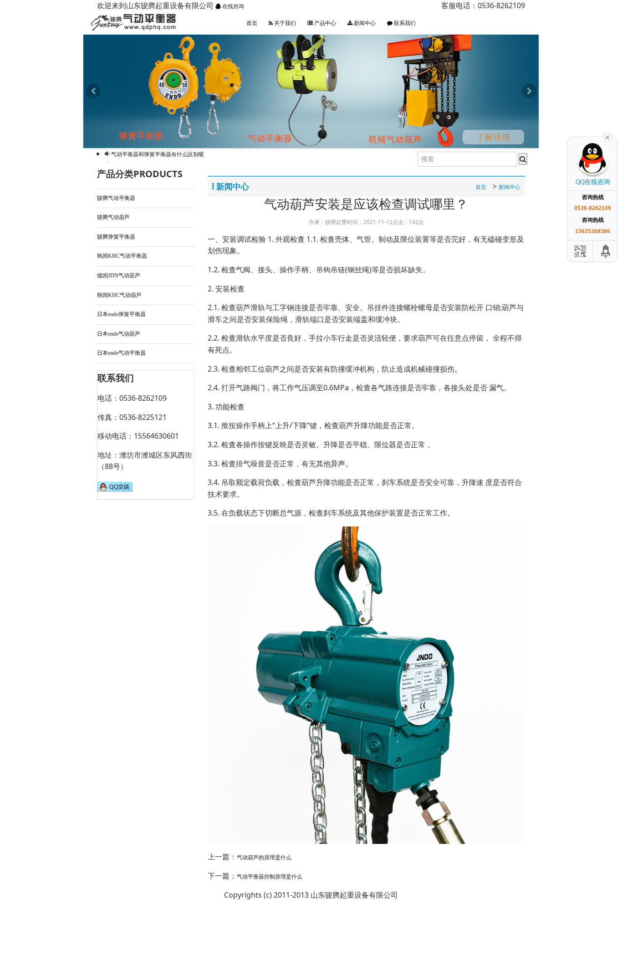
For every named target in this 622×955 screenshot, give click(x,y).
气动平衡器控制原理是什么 (144, 154)
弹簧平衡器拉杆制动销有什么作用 (152, 166)
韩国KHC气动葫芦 (119, 342)
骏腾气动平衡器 (116, 245)
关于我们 (284, 23)
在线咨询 (232, 6)
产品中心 (324, 23)
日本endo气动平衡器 (121, 400)
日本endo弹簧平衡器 (121, 361)
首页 (251, 23)
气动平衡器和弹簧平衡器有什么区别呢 (157, 201)
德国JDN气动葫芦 (118, 322)
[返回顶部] (606, 251)
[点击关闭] (607, 136)
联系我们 (404, 23)
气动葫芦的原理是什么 (264, 905)
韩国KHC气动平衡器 (122, 303)
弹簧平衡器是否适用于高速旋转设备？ (157, 189)
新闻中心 (364, 23)
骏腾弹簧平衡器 (116, 284)
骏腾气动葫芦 (113, 264)
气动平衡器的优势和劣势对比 (146, 177)
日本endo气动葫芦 (118, 381)
